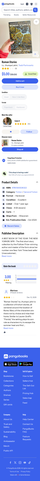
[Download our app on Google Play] (26, 364)
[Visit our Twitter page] (15, 462)
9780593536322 (19, 188)
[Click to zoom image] (20, 38)
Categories (8, 385)
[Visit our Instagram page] (20, 462)
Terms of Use (14, 471)
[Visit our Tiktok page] (29, 462)
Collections (9, 381)
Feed (25, 403)
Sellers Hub (28, 381)
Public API (8, 450)
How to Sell (28, 376)
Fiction (19, 192)
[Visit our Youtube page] (24, 462)
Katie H (17, 121)
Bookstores (9, 376)
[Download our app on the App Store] (11, 364)
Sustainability (10, 432)
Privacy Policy (25, 471)
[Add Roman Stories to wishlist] (36, 22)
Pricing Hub (28, 393)
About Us (8, 419)
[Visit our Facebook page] (10, 462)
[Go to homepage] (8, 4)
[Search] (35, 10)
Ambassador (9, 441)
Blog (6, 436)
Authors (7, 390)
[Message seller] (11, 131)
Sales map (27, 398)
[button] (20, 182)
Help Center (28, 419)
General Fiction (31, 192)
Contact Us (28, 424)
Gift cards (8, 404)
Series (6, 400)
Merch (6, 446)
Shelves (7, 395)
